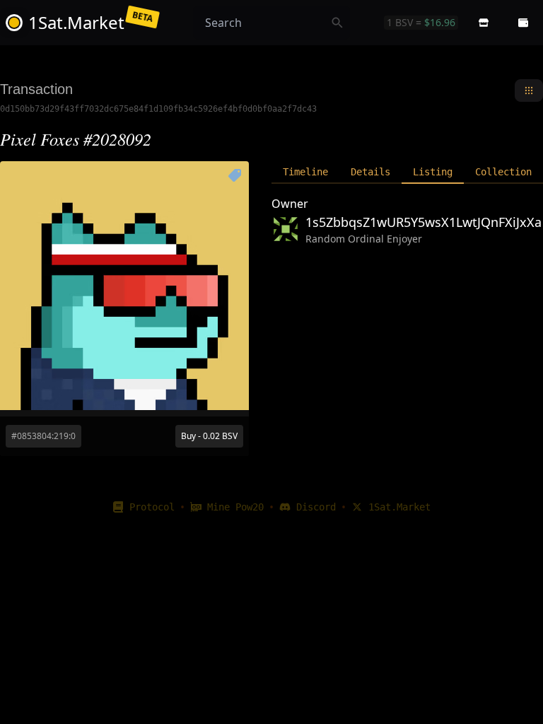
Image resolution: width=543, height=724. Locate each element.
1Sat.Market (399, 507)
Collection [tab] (503, 171)
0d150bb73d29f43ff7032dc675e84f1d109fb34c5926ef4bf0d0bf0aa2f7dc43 (158, 109)
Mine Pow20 (235, 507)
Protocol (152, 507)
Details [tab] (370, 171)
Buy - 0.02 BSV (209, 436)
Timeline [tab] (305, 171)
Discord (316, 507)
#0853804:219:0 (43, 436)
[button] (484, 23)
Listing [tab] (432, 171)
